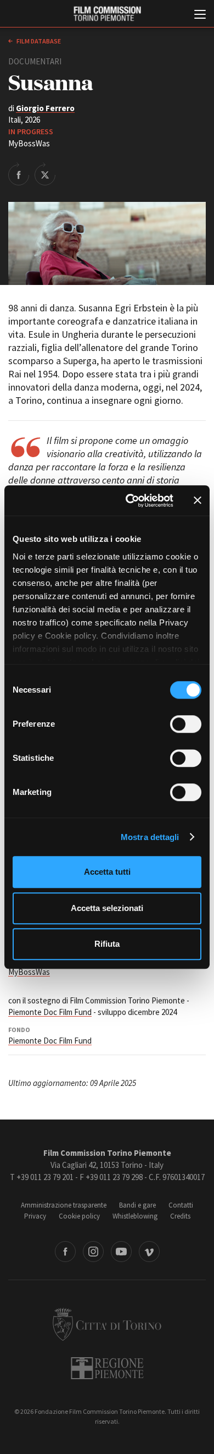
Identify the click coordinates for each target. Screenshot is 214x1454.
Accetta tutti (107, 871)
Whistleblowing (134, 1216)
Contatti (180, 1205)
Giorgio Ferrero (45, 108)
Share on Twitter (45, 173)
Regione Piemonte (107, 1368)
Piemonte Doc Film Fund (50, 1012)
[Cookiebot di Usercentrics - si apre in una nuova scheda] (129, 500)
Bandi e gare (137, 1205)
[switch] (185, 724)
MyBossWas (29, 972)
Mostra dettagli (150, 837)
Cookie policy (79, 1216)
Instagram (93, 1251)
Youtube (121, 1251)
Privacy (35, 1216)
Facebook (65, 1251)
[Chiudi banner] (197, 500)
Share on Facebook (18, 173)
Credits (180, 1216)
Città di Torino (107, 1324)
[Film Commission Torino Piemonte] (107, 14)
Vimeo (149, 1251)
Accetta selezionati (107, 908)
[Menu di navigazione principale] (200, 15)
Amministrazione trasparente (63, 1205)
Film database (38, 41)
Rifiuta (107, 943)
